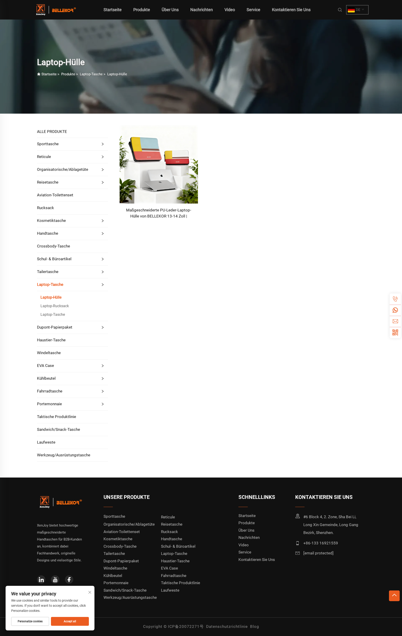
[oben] (394, 595)
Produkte (141, 9)
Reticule (44, 156)
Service (253, 9)
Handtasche (47, 233)
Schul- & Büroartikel (54, 259)
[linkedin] (41, 579)
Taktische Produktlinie (56, 416)
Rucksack (45, 207)
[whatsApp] (395, 310)
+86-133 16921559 (320, 543)
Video (229, 9)
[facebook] (69, 579)
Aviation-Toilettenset (55, 195)
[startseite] (55, 9)
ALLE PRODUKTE (52, 131)
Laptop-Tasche (91, 74)
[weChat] (395, 332)
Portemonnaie (49, 404)
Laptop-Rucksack (54, 306)
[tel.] (395, 299)
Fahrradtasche (49, 391)
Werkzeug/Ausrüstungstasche (63, 455)
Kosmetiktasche (51, 220)
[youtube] (55, 579)
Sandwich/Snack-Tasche (58, 429)
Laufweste (46, 442)
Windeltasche (49, 352)
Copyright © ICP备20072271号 (173, 626)
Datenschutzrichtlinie (227, 626)
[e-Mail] (395, 321)
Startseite (113, 9)
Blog (254, 626)
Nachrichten (201, 9)
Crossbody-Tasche (53, 246)
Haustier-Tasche (51, 340)
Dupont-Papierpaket (54, 327)
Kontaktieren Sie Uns (291, 9)
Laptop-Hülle (117, 74)
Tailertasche (47, 271)
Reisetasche (47, 182)
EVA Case (45, 365)
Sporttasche (48, 144)
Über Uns (170, 9)
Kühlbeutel (46, 378)
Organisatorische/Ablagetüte (62, 169)
